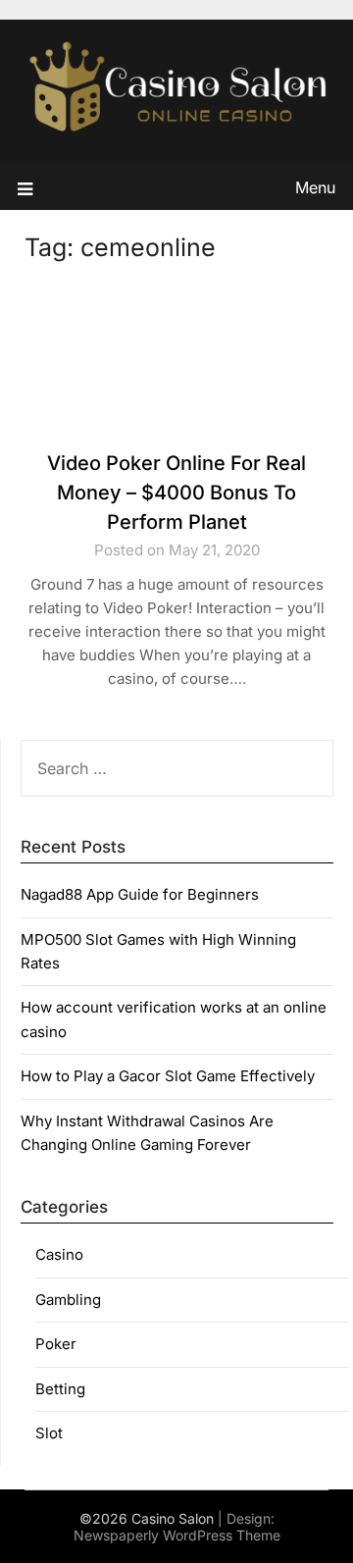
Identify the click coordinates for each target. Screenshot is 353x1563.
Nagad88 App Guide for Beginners (140, 894)
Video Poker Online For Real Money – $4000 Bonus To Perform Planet (176, 492)
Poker (55, 1343)
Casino (59, 1254)
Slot (49, 1433)
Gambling (68, 1299)
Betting (60, 1389)
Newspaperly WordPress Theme (177, 1535)
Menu (315, 187)
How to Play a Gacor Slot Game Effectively (168, 1076)
